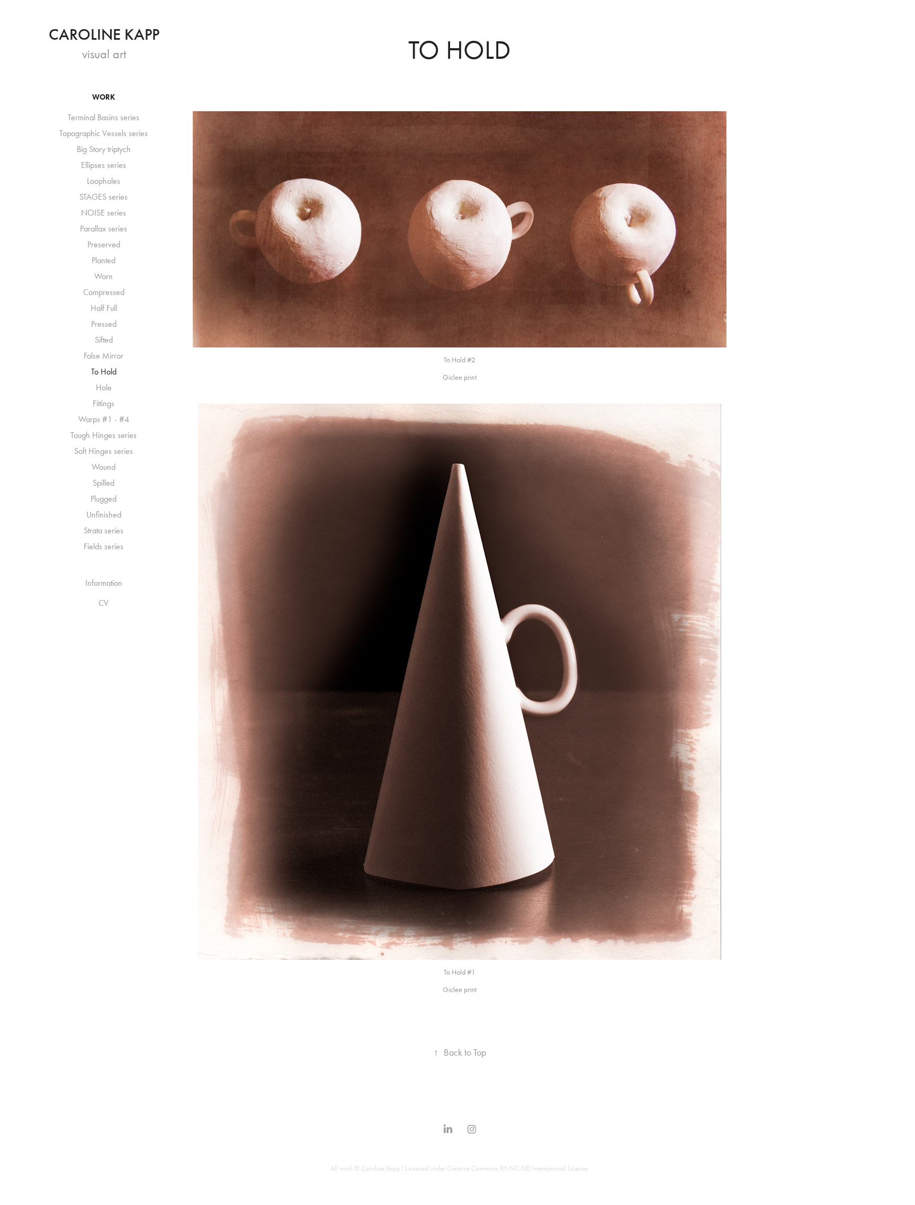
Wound (103, 467)
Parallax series (103, 229)
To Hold (103, 372)
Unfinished (103, 515)
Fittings (103, 403)
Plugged (103, 499)
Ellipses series (103, 165)
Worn (103, 276)
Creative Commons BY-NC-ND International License (517, 1168)
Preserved (103, 244)
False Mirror (103, 356)
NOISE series (103, 213)
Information (103, 583)
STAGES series (103, 197)
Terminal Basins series (103, 117)
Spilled (103, 483)
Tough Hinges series (103, 435)
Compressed (103, 292)
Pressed (103, 324)
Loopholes (103, 181)
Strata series (103, 530)
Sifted (104, 340)
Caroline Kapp (104, 34)
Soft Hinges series (103, 451)
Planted (103, 260)
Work (103, 97)
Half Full (104, 308)
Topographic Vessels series (103, 133)
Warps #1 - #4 (103, 419)
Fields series (103, 546)
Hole (104, 387)
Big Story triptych (104, 149)
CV (103, 603)
